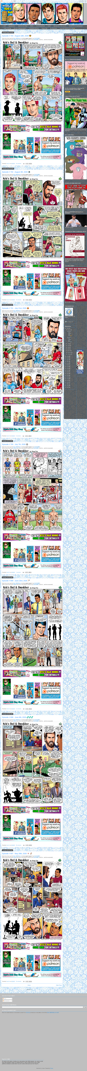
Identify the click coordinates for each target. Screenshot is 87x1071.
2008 (67, 385)
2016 (67, 371)
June (69, 345)
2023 (67, 359)
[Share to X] (28, 163)
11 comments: (19, 708)
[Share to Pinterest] (31, 163)
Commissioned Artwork (40, 25)
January (69, 354)
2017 (67, 370)
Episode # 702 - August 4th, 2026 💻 (16, 172)
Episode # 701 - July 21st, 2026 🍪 (15, 308)
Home (5, 25)
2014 (67, 375)
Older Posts (59, 985)
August (69, 329)
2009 (67, 384)
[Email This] (26, 163)
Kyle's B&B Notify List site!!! (53, 1012)
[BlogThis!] (27, 163)
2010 (67, 382)
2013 (67, 377)
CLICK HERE (37, 38)
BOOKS (31, 25)
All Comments (6, 1000)
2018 (67, 368)
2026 (67, 328)
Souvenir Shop (44, 28)
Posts (5, 998)
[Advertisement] (81, 326)
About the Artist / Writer (22, 25)
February (69, 352)
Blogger (51, 1068)
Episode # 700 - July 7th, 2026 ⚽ (15, 444)
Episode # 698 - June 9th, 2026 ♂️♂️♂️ (17, 717)
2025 (67, 356)
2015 (67, 373)
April (69, 348)
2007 (67, 387)
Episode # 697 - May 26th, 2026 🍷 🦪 (17, 854)
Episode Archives (12, 25)
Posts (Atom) (34, 989)
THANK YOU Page (7, 28)
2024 (67, 358)
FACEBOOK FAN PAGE (34, 28)
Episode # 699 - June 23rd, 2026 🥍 (16, 581)
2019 (67, 366)
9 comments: (18, 435)
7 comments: (18, 572)
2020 (67, 364)
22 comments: (19, 299)
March (69, 350)
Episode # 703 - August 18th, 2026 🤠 (16, 36)
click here (28, 1012)
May (69, 347)
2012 (67, 378)
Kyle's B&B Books (17, 38)
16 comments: (19, 163)
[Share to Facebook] (30, 163)
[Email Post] (24, 163)
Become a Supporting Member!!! (20, 28)
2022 (67, 361)
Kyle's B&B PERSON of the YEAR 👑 (67, 28)
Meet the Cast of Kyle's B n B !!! (60, 25)
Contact (49, 25)
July (68, 343)
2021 (67, 363)
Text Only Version (53, 28)
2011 (67, 380)
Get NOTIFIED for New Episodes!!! (76, 25)
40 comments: (19, 845)
